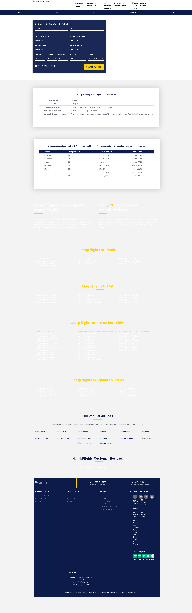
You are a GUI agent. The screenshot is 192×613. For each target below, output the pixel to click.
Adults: (38, 55)
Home (20, 12)
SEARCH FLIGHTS (93, 67)
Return (41, 24)
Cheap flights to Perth (127, 338)
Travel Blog (103, 498)
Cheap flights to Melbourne (129, 334)
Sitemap (71, 496)
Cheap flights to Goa (44, 350)
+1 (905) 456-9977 (141, 482)
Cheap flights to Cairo (86, 352)
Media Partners (105, 504)
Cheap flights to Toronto (45, 259)
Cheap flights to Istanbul (87, 348)
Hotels (95, 12)
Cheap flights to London (87, 334)
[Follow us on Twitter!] (141, 497)
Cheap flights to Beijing (128, 348)
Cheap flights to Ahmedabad (47, 338)
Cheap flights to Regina (87, 263)
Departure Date (42, 36)
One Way (53, 24)
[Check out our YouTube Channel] (152, 497)
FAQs (70, 501)
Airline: (73, 55)
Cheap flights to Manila (128, 343)
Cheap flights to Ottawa (128, 263)
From (37, 28)
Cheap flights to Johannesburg (89, 359)
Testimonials (41, 504)
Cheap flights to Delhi (44, 334)
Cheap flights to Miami (86, 297)
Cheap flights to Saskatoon (46, 266)
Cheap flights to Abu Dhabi (88, 345)
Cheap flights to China (128, 396)
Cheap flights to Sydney (128, 336)
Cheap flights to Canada (87, 389)
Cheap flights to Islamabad (46, 352)
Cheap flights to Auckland (129, 341)
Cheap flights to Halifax (87, 261)
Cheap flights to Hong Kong (129, 345)
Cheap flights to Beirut (86, 355)
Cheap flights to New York (46, 295)
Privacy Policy (41, 498)
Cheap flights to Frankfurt (87, 341)
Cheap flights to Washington (47, 302)
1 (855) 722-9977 (91, 3)
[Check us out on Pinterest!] (146, 497)
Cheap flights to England (128, 389)
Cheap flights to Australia (129, 393)
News (101, 496)
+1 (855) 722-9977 (99, 482)
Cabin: (90, 55)
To (71, 28)
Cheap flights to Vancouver (129, 259)
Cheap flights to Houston (128, 300)
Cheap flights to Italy (86, 396)
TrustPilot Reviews (106, 509)
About (38, 501)
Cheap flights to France (87, 393)
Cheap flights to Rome (86, 336)
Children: (51, 55)
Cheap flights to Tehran (87, 350)
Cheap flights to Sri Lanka (46, 396)
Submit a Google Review (108, 506)
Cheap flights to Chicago (45, 297)
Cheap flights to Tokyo (127, 350)
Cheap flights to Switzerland (130, 391)
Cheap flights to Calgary (87, 259)
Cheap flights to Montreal (45, 261)
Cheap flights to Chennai (45, 341)
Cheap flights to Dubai (86, 343)
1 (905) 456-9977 (91, 6)
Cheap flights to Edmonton (129, 261)
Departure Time (77, 36)
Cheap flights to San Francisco (89, 302)
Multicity (65, 24)
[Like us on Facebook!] (135, 497)
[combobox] (87, 40)
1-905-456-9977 (120, 3)
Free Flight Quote (105, 501)
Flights (58, 12)
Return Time (76, 45)
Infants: (62, 55)
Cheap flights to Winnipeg (46, 263)
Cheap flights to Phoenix (87, 300)
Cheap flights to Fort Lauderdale (131, 297)
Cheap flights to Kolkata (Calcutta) (49, 348)
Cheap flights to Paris (86, 338)
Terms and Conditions (44, 496)
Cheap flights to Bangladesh (47, 393)
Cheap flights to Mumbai (45, 336)
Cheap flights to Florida (128, 302)
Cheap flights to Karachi (45, 355)
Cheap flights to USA (86, 391)
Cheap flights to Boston (87, 295)
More (132, 12)
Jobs (70, 504)
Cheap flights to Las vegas (46, 300)
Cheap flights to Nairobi (87, 357)
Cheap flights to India (44, 389)
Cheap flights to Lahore (45, 357)
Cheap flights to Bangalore (46, 345)
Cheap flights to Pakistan (46, 391)
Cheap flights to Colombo (45, 359)
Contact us (72, 498)
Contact (171, 12)
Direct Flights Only (46, 66)
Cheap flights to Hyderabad (46, 343)
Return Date (40, 45)
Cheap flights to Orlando (128, 295)
